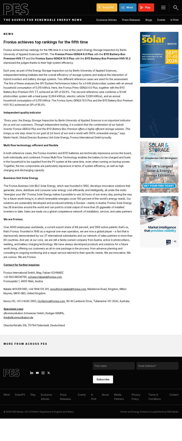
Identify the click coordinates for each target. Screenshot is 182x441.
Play (147, 7)
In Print (174, 19)
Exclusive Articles (107, 19)
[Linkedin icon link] (31, 372)
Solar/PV (108, 7)
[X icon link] (48, 372)
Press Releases (131, 19)
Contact (173, 394)
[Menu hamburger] (163, 7)
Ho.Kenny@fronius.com (51, 301)
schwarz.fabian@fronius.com (45, 276)
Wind (129, 7)
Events (161, 19)
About (105, 394)
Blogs (149, 19)
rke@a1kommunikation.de (18, 317)
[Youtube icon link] (37, 373)
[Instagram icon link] (43, 372)
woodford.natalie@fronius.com (68, 289)
